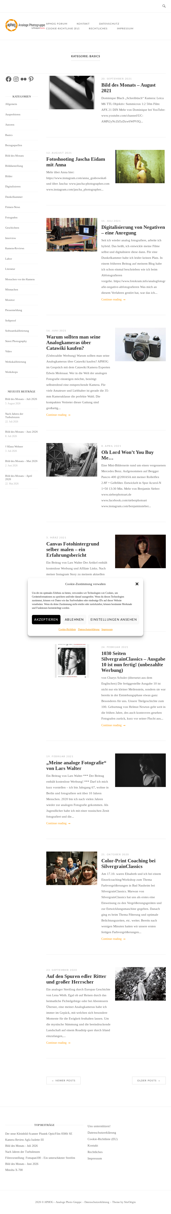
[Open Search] (164, 6)
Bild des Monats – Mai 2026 (21, 461)
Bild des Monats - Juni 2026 (21, 1163)
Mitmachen (11, 289)
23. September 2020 (61, 970)
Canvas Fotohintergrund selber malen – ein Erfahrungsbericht (72, 549)
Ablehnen (74, 619)
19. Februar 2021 (59, 756)
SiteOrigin (130, 1202)
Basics (9, 135)
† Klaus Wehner (14, 446)
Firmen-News (12, 207)
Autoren (9, 124)
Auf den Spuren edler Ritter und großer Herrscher (76, 979)
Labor (8, 258)
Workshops (11, 372)
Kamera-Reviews (14, 248)
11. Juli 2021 (111, 221)
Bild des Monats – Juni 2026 (21, 431)
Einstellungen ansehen (114, 619)
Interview (10, 238)
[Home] (25, 30)
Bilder (8, 176)
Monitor (10, 299)
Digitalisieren (13, 186)
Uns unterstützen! (99, 1126)
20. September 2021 (116, 78)
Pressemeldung (13, 310)
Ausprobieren (12, 114)
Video (8, 351)
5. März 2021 (56, 537)
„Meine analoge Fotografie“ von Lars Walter (76, 765)
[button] (137, 584)
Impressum (107, 629)
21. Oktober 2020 (115, 854)
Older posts (149, 1080)
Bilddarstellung (14, 165)
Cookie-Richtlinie (67, 629)
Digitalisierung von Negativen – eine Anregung (133, 229)
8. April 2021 (111, 446)
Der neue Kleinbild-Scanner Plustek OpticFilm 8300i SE (38, 1133)
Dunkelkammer (14, 196)
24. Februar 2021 (114, 647)
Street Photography (16, 341)
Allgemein (11, 104)
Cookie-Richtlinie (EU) (62, 28)
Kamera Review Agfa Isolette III (24, 1139)
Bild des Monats (14, 155)
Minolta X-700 (14, 1170)
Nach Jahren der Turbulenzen (14, 415)
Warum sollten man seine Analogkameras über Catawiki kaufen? (73, 342)
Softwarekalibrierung (17, 330)
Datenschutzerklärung (88, 629)
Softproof (10, 320)
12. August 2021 (59, 153)
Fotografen (11, 217)
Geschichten (12, 227)
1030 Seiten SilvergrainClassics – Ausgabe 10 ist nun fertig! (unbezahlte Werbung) (133, 662)
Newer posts (64, 1080)
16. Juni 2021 (56, 330)
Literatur (10, 268)
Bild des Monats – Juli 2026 (21, 399)
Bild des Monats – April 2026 (18, 477)
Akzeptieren (46, 619)
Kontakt (83, 23)
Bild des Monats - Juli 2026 (21, 1145)
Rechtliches (98, 28)
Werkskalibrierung (15, 361)
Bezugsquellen (13, 145)
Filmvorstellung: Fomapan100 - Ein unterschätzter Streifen (40, 1157)
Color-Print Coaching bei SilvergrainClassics (128, 863)
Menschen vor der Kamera (20, 279)
